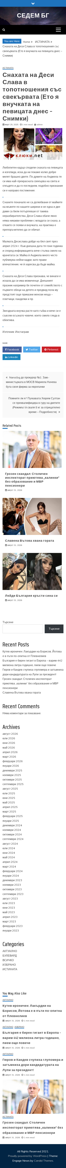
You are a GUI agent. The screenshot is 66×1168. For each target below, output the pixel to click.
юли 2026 (9, 738)
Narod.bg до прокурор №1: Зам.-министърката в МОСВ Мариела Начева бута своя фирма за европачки (31, 382)
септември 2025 (13, 784)
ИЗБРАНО (9, 964)
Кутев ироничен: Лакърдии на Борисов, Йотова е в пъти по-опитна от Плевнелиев (32, 1010)
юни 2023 (9, 907)
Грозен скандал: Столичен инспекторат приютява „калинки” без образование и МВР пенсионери (32, 479)
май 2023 (9, 912)
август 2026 (10, 733)
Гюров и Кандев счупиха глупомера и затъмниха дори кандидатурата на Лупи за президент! (33, 1064)
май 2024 (9, 857)
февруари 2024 (13, 871)
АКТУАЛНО (10, 951)
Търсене (8, 622)
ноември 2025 (12, 775)
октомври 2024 (12, 834)
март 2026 (9, 756)
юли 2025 (9, 793)
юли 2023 (9, 903)
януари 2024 (11, 875)
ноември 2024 (12, 830)
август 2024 (10, 843)
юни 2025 (9, 798)
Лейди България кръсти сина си (31, 595)
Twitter (33, 349)
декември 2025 (12, 770)
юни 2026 (9, 742)
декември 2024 (12, 825)
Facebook (13, 349)
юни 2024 (9, 852)
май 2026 (9, 747)
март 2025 (9, 811)
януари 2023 (11, 930)
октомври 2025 (12, 779)
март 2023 (9, 921)
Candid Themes (43, 1160)
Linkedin (12, 357)
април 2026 (10, 752)
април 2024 (10, 862)
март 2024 (9, 866)
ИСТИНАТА (8, 68)
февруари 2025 (13, 816)
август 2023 (10, 898)
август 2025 (10, 788)
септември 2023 (13, 894)
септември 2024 (13, 839)
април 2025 (10, 807)
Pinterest (52, 349)
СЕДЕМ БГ (33, 15)
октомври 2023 (12, 889)
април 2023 (10, 917)
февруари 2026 (13, 761)
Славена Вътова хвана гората (29, 540)
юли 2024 (9, 848)
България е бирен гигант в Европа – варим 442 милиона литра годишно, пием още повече (32, 1037)
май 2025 (9, 802)
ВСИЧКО (8, 960)
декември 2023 (12, 880)
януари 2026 (11, 765)
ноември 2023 (12, 884)
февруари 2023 (13, 926)
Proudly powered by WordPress (27, 1156)
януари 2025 (11, 820)
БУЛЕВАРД (10, 955)
